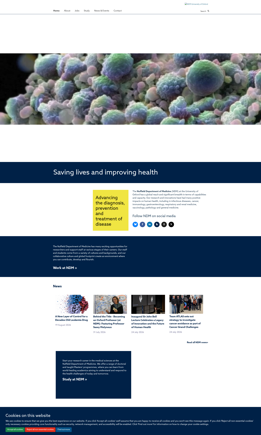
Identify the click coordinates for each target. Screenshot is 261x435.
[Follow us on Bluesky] (135, 224)
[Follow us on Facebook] (143, 224)
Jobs (77, 11)
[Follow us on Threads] (164, 224)
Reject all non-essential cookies (40, 430)
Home (56, 11)
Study (87, 11)
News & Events (101, 11)
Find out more (64, 430)
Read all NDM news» (197, 342)
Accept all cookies (15, 430)
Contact (118, 11)
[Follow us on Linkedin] (150, 224)
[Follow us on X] (171, 224)
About (67, 11)
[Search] (208, 11)
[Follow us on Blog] (157, 224)
